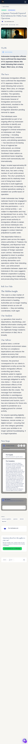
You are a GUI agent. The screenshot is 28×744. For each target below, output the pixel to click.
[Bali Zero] (2, 1)
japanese (15, 519)
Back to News (6, 6)
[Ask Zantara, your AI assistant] (24, 740)
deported (4, 521)
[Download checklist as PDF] (21, 446)
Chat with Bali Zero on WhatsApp (12, 548)
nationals (22, 519)
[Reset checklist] (24, 446)
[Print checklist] (19, 446)
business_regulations (6, 519)
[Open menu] (25, 2)
